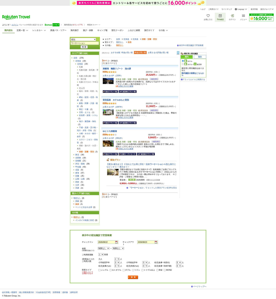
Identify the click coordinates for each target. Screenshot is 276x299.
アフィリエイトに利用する (194, 79)
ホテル (190, 61)
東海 (77, 173)
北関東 (78, 158)
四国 (77, 182)
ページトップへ (199, 286)
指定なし (120, 42)
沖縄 (77, 188)
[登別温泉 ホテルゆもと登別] (153, 111)
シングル (104, 270)
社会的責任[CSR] (43, 292)
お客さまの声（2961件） (113, 138)
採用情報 (56, 292)
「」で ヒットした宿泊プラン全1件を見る (153, 188)
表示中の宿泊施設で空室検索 (191, 45)
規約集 (65, 292)
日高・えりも (84, 112)
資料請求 (74, 292)
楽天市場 (254, 9)
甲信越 (78, 167)
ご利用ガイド (213, 9)
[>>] (178, 52)
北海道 (126, 39)
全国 (118, 39)
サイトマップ (227, 9)
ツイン (137, 270)
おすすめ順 (115, 52)
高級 (77, 201)
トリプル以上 (149, 270)
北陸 (77, 170)
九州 (77, 185)
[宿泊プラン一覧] (110, 91)
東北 (77, 155)
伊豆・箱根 (80, 164)
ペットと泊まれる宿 (83, 207)
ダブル (128, 270)
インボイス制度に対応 (84, 220)
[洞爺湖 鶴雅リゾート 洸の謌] (153, 79)
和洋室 (169, 270)
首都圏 (78, 161)
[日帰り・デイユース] (127, 154)
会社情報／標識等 (9, 292)
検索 (133, 277)
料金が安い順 (127, 52)
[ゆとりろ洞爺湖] (155, 142)
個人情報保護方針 (26, 292)
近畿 (77, 176)
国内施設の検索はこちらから (193, 74)
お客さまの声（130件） (113, 75)
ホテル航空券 (195, 64)
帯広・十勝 (83, 109)
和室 (160, 270)
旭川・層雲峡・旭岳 (87, 121)
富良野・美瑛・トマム (88, 115)
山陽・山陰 (80, 179)
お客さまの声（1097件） (113, 107)
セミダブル (116, 270)
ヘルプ (202, 9)
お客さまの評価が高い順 (158, 52)
